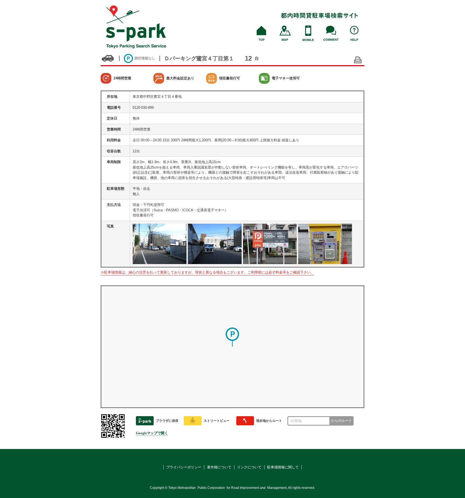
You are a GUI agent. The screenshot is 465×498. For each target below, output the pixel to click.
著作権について (219, 467)
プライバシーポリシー (183, 467)
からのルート (341, 421)
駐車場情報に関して (283, 467)
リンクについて (249, 467)
